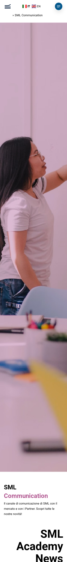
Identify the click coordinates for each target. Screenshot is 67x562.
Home (8, 15)
